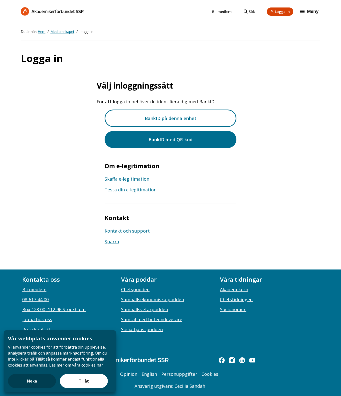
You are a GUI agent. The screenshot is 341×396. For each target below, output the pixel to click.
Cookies (209, 374)
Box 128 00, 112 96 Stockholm (54, 309)
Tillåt (84, 381)
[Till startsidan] (52, 11)
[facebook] (222, 360)
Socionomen (233, 309)
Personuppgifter (179, 374)
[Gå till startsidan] (126, 360)
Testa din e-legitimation (131, 190)
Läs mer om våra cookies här (76, 365)
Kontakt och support (127, 231)
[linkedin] (242, 360)
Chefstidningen (236, 299)
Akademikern (234, 289)
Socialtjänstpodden (142, 329)
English (149, 374)
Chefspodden (135, 289)
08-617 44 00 (35, 299)
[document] (60, 361)
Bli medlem (222, 11)
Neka (32, 381)
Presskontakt (36, 329)
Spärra (112, 242)
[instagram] (232, 360)
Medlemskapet (62, 31)
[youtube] (252, 360)
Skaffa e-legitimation (127, 179)
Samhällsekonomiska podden (152, 299)
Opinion (128, 374)
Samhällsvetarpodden (144, 309)
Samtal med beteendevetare (151, 319)
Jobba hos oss (37, 319)
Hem (41, 31)
